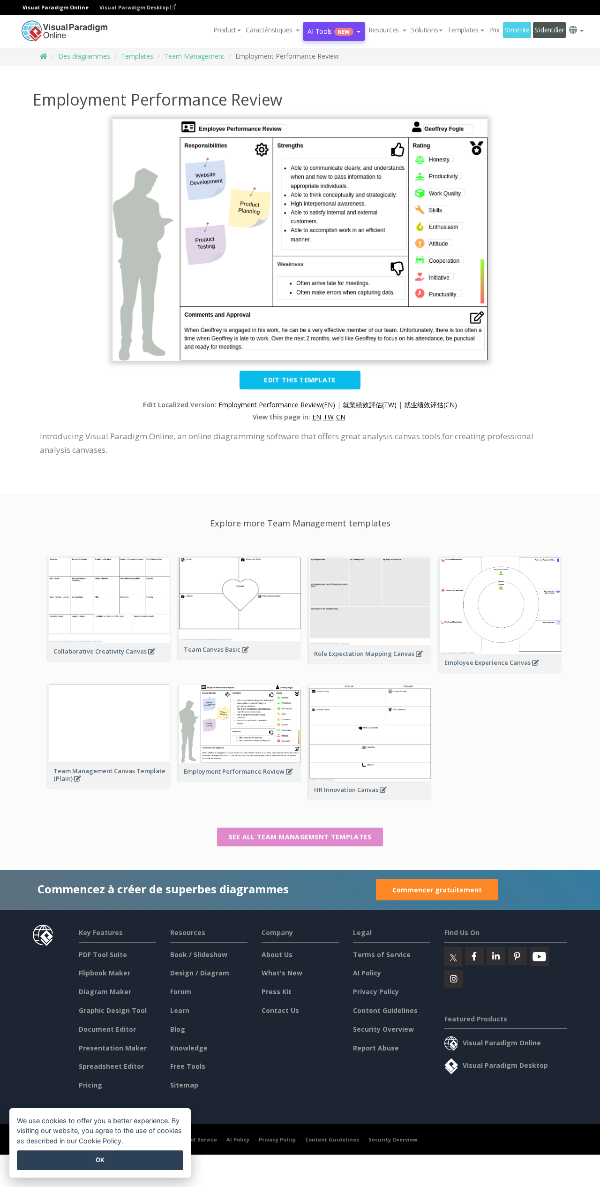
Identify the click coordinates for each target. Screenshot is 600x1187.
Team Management (194, 56)
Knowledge (189, 1047)
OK (100, 1160)
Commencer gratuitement (437, 889)
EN (316, 416)
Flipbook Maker (104, 972)
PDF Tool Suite (103, 954)
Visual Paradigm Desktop (134, 7)
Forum (180, 991)
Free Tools (187, 1066)
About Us (277, 954)
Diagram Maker (105, 991)
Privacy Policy (376, 991)
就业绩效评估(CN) (430, 404)
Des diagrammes (84, 56)
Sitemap (184, 1084)
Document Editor (107, 1029)
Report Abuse (376, 1047)
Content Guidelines (385, 1010)
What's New (282, 972)
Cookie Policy (100, 1141)
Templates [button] (462, 29)
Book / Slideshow (198, 954)
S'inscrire (517, 29)
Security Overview (383, 1029)
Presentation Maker (113, 1047)
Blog (177, 1029)
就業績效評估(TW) (370, 404)
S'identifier (549, 29)
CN (340, 416)
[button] (272, 30)
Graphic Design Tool (113, 1010)
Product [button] (224, 29)
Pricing (90, 1084)
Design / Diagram (199, 972)
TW (328, 416)
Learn (179, 1010)
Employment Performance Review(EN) (276, 404)
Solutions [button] (424, 29)
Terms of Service (382, 954)
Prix (494, 29)
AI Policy (367, 972)
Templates (137, 56)
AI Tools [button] (329, 31)
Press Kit (277, 991)
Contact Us (280, 1010)
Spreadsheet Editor (111, 1066)
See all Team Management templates (300, 836)
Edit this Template (300, 379)
